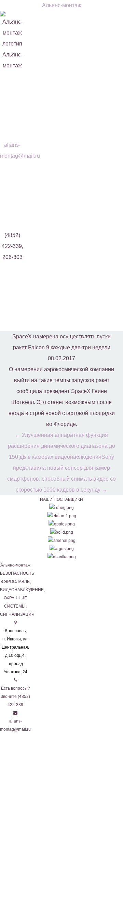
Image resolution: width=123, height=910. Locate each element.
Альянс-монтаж (61, 5)
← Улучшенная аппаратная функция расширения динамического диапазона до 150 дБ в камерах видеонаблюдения (61, 446)
